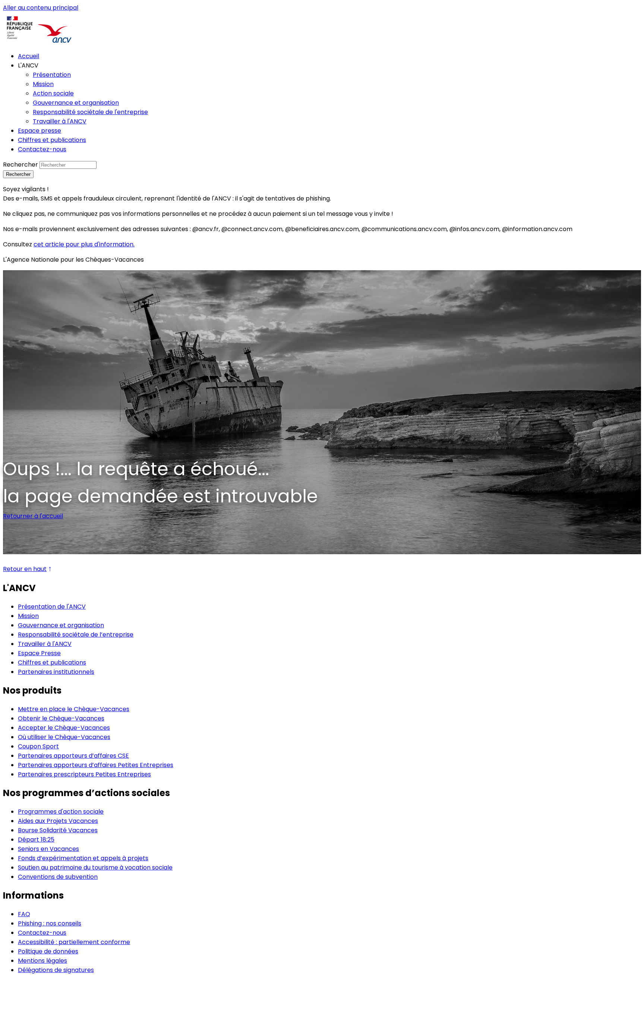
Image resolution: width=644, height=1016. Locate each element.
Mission (28, 616)
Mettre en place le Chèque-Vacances (73, 709)
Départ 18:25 (36, 839)
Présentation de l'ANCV (52, 606)
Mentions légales (42, 960)
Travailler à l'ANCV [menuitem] (59, 121)
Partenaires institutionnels (56, 672)
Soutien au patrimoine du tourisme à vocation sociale (95, 867)
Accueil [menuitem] (28, 56)
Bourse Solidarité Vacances (58, 830)
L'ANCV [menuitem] (28, 65)
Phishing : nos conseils (49, 923)
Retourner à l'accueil (33, 516)
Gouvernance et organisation (61, 625)
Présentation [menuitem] (52, 74)
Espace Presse (39, 653)
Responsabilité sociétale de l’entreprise (75, 634)
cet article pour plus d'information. (84, 244)
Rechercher (20, 164)
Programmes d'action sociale (61, 811)
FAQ (24, 914)
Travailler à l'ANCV (45, 644)
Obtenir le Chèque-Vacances (61, 718)
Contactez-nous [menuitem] (42, 149)
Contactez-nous (42, 932)
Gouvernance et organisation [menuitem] (76, 102)
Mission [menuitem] (43, 84)
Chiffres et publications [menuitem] (52, 140)
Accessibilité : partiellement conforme (74, 942)
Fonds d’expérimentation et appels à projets (83, 858)
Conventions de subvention (58, 877)
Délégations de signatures (56, 970)
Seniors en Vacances (48, 849)
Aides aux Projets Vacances (58, 821)
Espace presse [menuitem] (39, 130)
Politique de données (48, 951)
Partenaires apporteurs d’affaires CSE (73, 755)
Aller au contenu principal (40, 7)
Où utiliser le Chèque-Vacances (64, 737)
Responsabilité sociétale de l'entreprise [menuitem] (90, 112)
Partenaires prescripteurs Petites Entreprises (84, 774)
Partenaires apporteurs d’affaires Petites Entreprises (95, 765)
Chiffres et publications (52, 662)
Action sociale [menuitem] (53, 93)
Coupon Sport (38, 746)
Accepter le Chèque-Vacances (64, 727)
